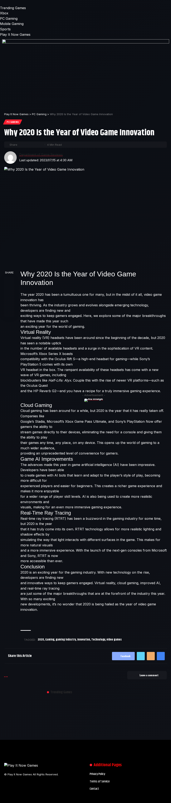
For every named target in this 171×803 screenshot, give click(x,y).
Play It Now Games (15, 34)
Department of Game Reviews (41, 154)
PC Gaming (13, 121)
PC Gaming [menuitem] (9, 18)
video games (114, 639)
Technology (98, 639)
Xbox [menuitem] (4, 13)
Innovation (83, 639)
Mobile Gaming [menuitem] (12, 24)
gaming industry (66, 639)
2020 (41, 639)
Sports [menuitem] (5, 29)
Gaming (49, 639)
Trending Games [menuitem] (13, 8)
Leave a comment (149, 675)
